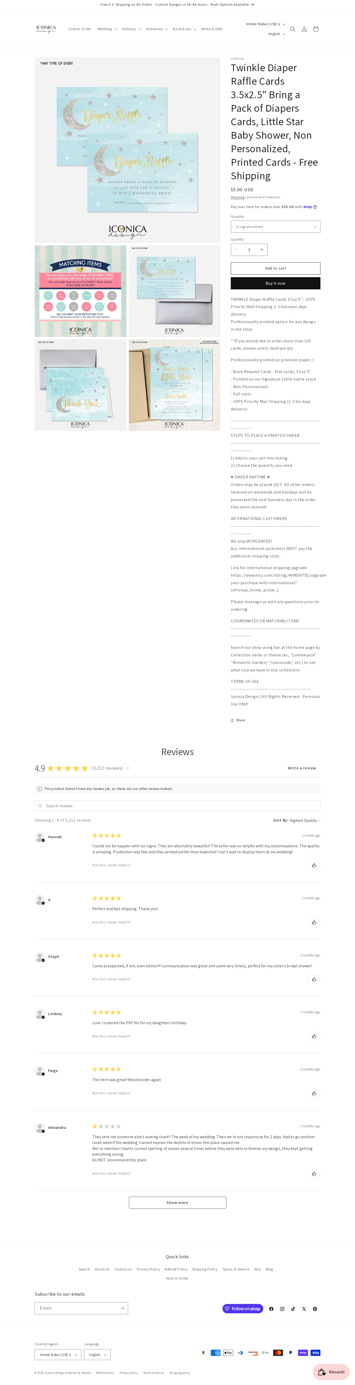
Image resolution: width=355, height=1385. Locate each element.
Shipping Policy (205, 1269)
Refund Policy (176, 1269)
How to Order (177, 1278)
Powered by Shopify (78, 1373)
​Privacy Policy (148, 1269)
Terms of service (153, 1373)
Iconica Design (54, 1373)
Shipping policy (179, 1373)
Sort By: (281, 820)
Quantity (237, 216)
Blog (269, 1269)
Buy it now (276, 283)
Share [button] (240, 720)
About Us (102, 1269)
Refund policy (105, 1373)
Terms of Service (235, 1269)
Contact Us (123, 1269)
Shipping (237, 197)
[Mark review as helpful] (314, 865)
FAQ (257, 1269)
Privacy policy (129, 1373)
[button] (107, 28)
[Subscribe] (122, 1308)
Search (84, 1269)
